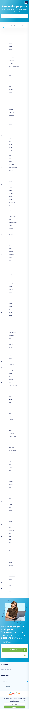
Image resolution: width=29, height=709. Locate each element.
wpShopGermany (12, 576)
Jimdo (10, 240)
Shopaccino (11, 405)
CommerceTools (12, 118)
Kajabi (10, 260)
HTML (10, 213)
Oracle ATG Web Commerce (14, 329)
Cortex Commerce (12, 121)
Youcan (10, 585)
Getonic (10, 184)
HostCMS (10, 208)
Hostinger (10, 210)
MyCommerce (11, 309)
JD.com (10, 237)
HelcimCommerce (12, 202)
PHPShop (10, 352)
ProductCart (11, 358)
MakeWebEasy (11, 283)
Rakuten (10, 367)
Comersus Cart (11, 112)
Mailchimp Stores (12, 278)
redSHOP (10, 373)
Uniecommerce (11, 530)
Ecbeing (10, 150)
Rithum (10, 376)
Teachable (11, 504)
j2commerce (11, 234)
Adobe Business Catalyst (13, 38)
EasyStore (10, 138)
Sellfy (10, 402)
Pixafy (10, 355)
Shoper (10, 413)
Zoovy (10, 591)
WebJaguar (11, 565)
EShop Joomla (11, 164)
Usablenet (10, 533)
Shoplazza (11, 422)
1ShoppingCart (11, 31)
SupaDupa (11, 490)
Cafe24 (10, 101)
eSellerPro (10, 161)
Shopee (10, 410)
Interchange (11, 228)
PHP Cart (10, 350)
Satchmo (10, 391)
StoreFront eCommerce (13, 475)
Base (9, 78)
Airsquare (10, 46)
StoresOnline (11, 481)
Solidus (10, 464)
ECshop (10, 158)
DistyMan (10, 127)
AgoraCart (10, 43)
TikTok (10, 516)
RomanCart (11, 379)
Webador (10, 559)
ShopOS (10, 430)
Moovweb (10, 303)
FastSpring (11, 170)
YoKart (10, 582)
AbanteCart (11, 35)
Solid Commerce (12, 461)
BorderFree (11, 89)
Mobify (10, 300)
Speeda (10, 467)
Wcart (10, 556)
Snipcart (10, 458)
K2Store (10, 257)
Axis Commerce (11, 72)
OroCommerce (11, 335)
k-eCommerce (11, 254)
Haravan (10, 199)
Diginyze (10, 124)
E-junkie (10, 136)
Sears (10, 393)
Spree (10, 470)
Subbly (10, 487)
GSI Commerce (11, 193)
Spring (10, 473)
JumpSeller (11, 251)
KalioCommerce (11, 263)
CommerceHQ (11, 115)
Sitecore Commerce (12, 450)
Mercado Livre (11, 297)
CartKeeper (11, 104)
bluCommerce (11, 83)
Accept (14, 707)
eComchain (11, 152)
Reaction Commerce (12, 370)
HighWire (10, 205)
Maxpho (10, 292)
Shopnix (10, 427)
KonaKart (10, 268)
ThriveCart (10, 513)
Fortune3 (10, 178)
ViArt (9, 542)
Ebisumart (11, 144)
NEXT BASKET (11, 318)
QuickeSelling (11, 364)
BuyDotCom (11, 95)
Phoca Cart (11, 344)
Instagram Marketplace (13, 222)
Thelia (10, 507)
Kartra (10, 265)
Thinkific (10, 510)
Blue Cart (10, 86)
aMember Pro (11, 60)
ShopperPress (11, 433)
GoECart (10, 187)
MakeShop (11, 280)
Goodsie (10, 190)
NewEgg (10, 315)
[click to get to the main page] (14, 693)
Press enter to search (6, 685)
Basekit (10, 80)
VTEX (9, 550)
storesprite (11, 484)
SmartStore (11, 453)
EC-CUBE (10, 147)
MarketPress (11, 289)
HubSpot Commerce (12, 216)
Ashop (10, 69)
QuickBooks (11, 361)
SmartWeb (11, 456)
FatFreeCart (11, 173)
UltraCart (10, 527)
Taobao (10, 501)
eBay (9, 141)
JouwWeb (10, 242)
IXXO (9, 231)
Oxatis (10, 338)
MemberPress (11, 295)
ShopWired (11, 441)
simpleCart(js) (11, 447)
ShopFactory (11, 419)
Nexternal (10, 320)
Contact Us (13, 650)
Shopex (10, 416)
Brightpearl (11, 92)
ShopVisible (11, 439)
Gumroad (10, 196)
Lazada (10, 272)
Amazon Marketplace (12, 57)
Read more (14, 704)
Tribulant (10, 521)
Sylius (10, 498)
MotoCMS (10, 306)
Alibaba (10, 52)
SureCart (10, 492)
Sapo (10, 388)
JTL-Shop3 (11, 248)
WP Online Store (11, 573)
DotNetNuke (11, 129)
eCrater (10, 155)
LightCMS (10, 274)
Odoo (10, 327)
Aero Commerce (12, 40)
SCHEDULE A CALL (13, 655)
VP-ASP (10, 548)
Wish (10, 571)
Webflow (10, 562)
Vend (10, 536)
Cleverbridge (11, 106)
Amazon (10, 55)
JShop (10, 245)
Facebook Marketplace (13, 167)
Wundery (10, 579)
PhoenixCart (11, 347)
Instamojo (10, 225)
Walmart (10, 554)
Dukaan (10, 132)
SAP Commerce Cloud (13, 385)
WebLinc (10, 568)
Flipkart (10, 176)
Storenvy (10, 478)
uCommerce (11, 524)
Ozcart (10, 341)
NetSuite (10, 312)
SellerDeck (10, 399)
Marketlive (10, 286)
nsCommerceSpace (12, 323)
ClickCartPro (11, 109)
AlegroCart (11, 49)
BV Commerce (11, 97)
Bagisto (10, 75)
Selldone (10, 396)
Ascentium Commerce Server (14, 66)
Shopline (10, 425)
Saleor (10, 382)
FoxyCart (10, 181)
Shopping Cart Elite (12, 436)
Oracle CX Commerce (12, 332)
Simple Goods (11, 444)
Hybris (10, 219)
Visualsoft (10, 545)
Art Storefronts (11, 63)
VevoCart (10, 539)
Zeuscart (10, 588)
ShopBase (10, 408)
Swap (10, 495)
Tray (9, 518)
